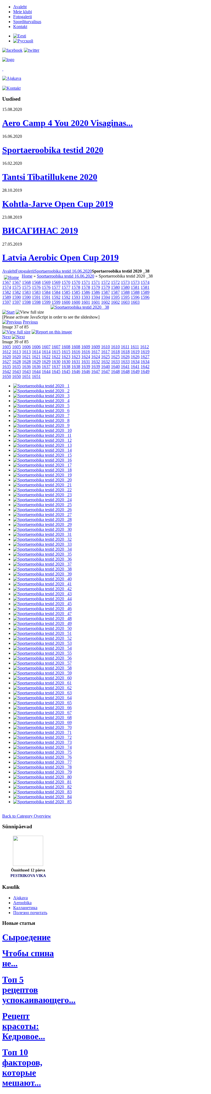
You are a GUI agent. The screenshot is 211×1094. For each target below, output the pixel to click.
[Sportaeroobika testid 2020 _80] (42, 777)
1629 (36, 361)
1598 (26, 302)
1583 (26, 292)
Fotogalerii (25, 271)
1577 (56, 287)
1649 (135, 371)
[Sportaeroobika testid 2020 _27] (42, 514)
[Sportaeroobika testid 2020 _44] (42, 598)
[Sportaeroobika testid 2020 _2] (41, 390)
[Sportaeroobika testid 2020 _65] (42, 702)
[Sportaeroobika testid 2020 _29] (42, 524)
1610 (105, 346)
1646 (75, 371)
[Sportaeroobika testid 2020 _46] (42, 608)
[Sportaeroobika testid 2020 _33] (42, 544)
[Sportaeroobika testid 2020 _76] (42, 757)
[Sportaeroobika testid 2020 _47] (42, 613)
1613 (16, 351)
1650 (6, 376)
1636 (26, 366)
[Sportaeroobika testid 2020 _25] (42, 504)
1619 (135, 351)
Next (6, 336)
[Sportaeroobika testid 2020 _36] (42, 559)
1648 (115, 371)
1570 (66, 282)
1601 (85, 302)
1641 (125, 366)
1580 (115, 287)
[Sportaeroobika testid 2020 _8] (41, 420)
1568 (26, 282)
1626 (125, 356)
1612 (144, 346)
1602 (105, 302)
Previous (30, 322)
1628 (16, 361)
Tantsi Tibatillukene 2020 (49, 177)
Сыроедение (26, 937)
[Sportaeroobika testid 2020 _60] (42, 678)
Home (27, 276)
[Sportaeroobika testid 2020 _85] (42, 801)
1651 (26, 376)
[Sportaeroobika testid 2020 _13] (42, 445)
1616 (75, 351)
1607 (46, 346)
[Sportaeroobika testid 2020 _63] (42, 692)
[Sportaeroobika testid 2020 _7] (41, 415)
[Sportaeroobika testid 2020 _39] (42, 574)
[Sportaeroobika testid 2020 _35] (42, 554)
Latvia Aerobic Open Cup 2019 (60, 257)
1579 (95, 287)
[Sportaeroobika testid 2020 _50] (42, 628)
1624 (85, 356)
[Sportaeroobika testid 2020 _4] (41, 400)
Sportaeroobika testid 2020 (52, 150)
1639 (85, 366)
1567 (6, 282)
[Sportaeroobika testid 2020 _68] (42, 717)
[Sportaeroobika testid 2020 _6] (41, 410)
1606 (26, 346)
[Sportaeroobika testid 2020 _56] (42, 658)
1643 (16, 371)
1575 (16, 287)
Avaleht (9, 271)
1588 (125, 292)
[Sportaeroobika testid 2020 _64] (42, 697)
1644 (36, 371)
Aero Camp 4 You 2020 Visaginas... (67, 123)
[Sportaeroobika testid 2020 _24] (42, 499)
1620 (6, 356)
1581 (135, 287)
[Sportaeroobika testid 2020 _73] (42, 742)
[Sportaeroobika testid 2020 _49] (42, 623)
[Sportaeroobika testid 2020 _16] (42, 460)
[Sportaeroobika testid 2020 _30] (42, 529)
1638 (66, 366)
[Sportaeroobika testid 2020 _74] (42, 747)
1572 (105, 282)
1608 (66, 346)
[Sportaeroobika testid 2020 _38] (80, 307)
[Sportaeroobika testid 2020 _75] (42, 752)
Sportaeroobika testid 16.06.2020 (63, 271)
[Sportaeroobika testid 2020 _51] (42, 633)
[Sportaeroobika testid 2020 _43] (42, 593)
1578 (75, 287)
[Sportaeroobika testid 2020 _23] (42, 494)
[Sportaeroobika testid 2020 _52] (42, 638)
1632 (95, 361)
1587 (105, 292)
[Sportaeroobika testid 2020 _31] (42, 534)
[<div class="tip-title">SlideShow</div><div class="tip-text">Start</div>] (8, 312)
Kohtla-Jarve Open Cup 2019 (57, 204)
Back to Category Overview (26, 816)
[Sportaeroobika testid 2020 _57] (42, 663)
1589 (145, 292)
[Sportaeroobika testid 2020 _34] (42, 549)
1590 (16, 297)
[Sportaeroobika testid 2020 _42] (42, 588)
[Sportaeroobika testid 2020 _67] (42, 712)
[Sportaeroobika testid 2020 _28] (42, 519)
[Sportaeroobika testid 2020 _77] (42, 762)
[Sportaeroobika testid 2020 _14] (42, 450)
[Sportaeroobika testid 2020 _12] (42, 440)
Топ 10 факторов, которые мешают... (22, 1067)
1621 (26, 356)
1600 (66, 302)
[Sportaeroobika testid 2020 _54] (42, 648)
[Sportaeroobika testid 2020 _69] (42, 722)
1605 (6, 346)
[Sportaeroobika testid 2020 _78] (42, 767)
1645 (56, 371)
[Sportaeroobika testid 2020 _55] (42, 653)
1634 (135, 361)
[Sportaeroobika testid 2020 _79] (42, 772)
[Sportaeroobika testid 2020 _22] (42, 489)
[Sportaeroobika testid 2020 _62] (42, 688)
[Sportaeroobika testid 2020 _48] (42, 618)
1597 (6, 302)
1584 (46, 292)
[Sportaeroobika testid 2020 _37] (42, 564)
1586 (85, 292)
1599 (46, 302)
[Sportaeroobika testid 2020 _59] (42, 673)
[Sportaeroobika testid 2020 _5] (41, 405)
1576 (36, 287)
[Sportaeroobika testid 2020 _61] (42, 683)
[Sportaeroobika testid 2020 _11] (42, 435)
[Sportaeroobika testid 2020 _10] (42, 430)
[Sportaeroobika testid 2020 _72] (42, 737)
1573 (125, 282)
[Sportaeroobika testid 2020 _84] (42, 796)
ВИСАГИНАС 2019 (40, 230)
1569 (46, 282)
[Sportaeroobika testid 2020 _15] (42, 455)
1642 (145, 366)
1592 (56, 297)
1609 (85, 346)
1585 (66, 292)
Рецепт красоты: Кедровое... (23, 1026)
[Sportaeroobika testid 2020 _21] (42, 484)
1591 (36, 297)
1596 (135, 297)
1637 (46, 366)
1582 (6, 292)
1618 (115, 351)
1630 (56, 361)
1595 (115, 297)
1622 (46, 356)
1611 (125, 346)
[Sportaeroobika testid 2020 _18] (42, 470)
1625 (105, 356)
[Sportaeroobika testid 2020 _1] (41, 385)
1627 (145, 356)
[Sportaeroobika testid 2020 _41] (42, 584)
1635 (6, 366)
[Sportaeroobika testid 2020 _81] (42, 782)
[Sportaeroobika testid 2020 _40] (42, 579)
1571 (85, 282)
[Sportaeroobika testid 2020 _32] (42, 539)
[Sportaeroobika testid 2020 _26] (42, 509)
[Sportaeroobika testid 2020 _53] (42, 643)
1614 (36, 351)
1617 (95, 351)
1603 (125, 302)
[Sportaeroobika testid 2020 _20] (42, 480)
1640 (105, 366)
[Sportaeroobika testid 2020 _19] (42, 475)
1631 (75, 361)
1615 (56, 351)
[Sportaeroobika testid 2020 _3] (41, 395)
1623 (66, 356)
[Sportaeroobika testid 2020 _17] (42, 465)
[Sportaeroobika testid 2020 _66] (42, 707)
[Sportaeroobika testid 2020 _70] (42, 727)
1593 (75, 297)
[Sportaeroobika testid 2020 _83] (42, 791)
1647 (95, 371)
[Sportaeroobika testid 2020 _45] (42, 603)
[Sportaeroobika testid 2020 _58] (42, 668)
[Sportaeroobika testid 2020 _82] (42, 787)
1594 (95, 297)
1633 (115, 361)
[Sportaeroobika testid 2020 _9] (41, 425)
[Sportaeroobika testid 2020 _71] (42, 732)
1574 (145, 282)
